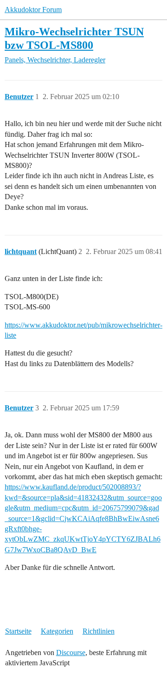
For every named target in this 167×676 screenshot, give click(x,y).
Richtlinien (99, 631)
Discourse (70, 652)
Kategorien (57, 631)
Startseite (18, 631)
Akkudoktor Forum (33, 9)
